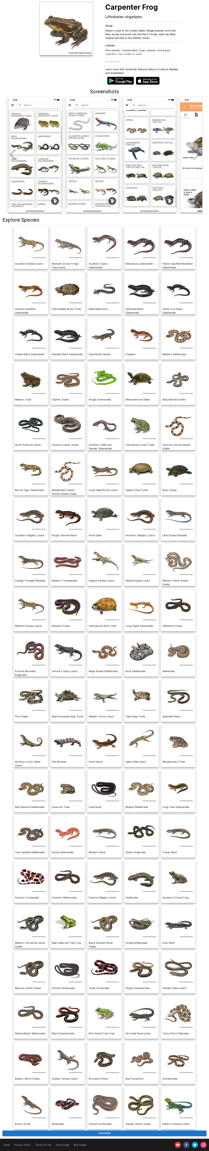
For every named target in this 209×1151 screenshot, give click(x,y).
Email (7, 1144)
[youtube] (178, 1145)
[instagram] (203, 1145)
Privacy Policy (22, 1144)
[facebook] (186, 1145)
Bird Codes (80, 1144)
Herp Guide (62, 1144)
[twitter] (195, 1145)
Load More (104, 1133)
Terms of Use (43, 1144)
